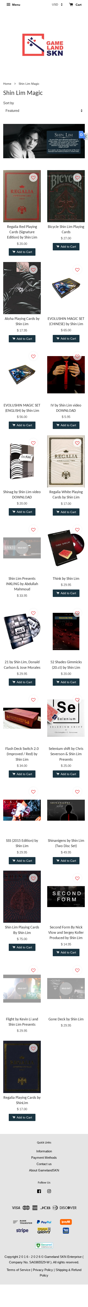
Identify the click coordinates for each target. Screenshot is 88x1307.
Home (7, 83)
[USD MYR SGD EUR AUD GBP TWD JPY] (57, 4)
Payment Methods (44, 1157)
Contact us (44, 1164)
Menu (15, 4)
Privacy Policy (43, 1270)
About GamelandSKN (44, 1170)
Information (44, 1151)
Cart (78, 4)
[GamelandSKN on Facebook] (39, 1192)
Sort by (8, 103)
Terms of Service (18, 1270)
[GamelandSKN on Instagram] (49, 1192)
